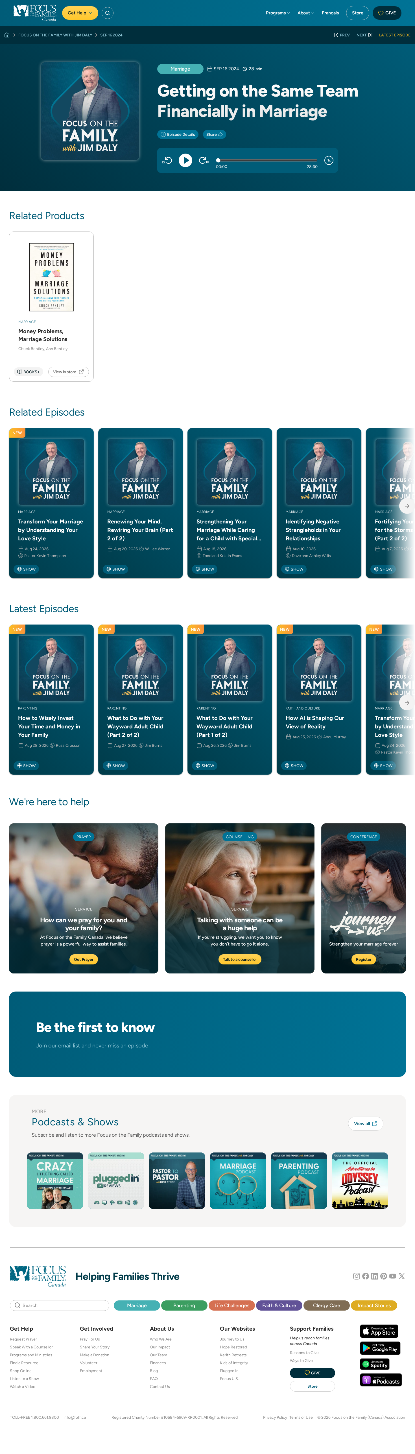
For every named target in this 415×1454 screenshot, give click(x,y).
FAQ (154, 1378)
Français (330, 13)
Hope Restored (233, 1347)
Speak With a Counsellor (31, 1347)
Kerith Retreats (233, 1355)
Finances (158, 1363)
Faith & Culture (279, 1305)
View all (362, 1123)
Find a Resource (24, 1363)
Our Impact (160, 1347)
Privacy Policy (275, 1417)
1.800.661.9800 (45, 1417)
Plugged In (229, 1370)
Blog (154, 1370)
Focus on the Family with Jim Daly (55, 35)
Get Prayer (83, 959)
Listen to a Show (24, 1378)
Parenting (184, 1305)
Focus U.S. (229, 1378)
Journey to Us (232, 1339)
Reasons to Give (304, 1352)
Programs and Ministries (31, 1355)
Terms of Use (301, 1417)
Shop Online (21, 1370)
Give (390, 13)
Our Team (158, 1355)
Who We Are (161, 1339)
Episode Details (181, 134)
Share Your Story (95, 1347)
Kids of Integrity (234, 1363)
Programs (276, 13)
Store (357, 13)
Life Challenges (232, 1305)
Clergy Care (326, 1305)
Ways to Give (301, 1360)
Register (364, 959)
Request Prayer (23, 1339)
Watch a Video (22, 1386)
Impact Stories (374, 1305)
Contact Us (160, 1386)
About (304, 13)
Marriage (180, 69)
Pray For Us (90, 1339)
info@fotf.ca (75, 1417)
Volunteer (88, 1363)
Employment (91, 1370)
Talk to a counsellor (240, 959)
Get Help (77, 13)
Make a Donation (94, 1355)
